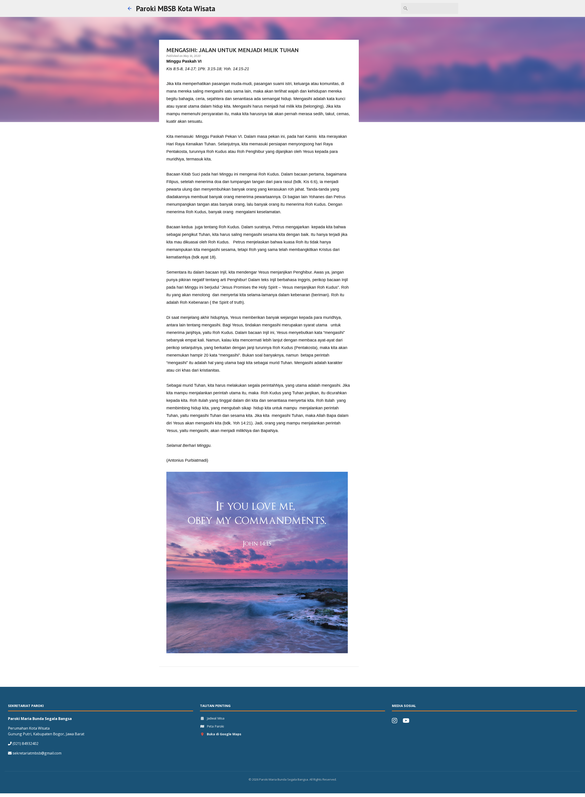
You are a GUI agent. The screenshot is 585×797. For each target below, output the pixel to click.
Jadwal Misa (215, 718)
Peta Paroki (215, 726)
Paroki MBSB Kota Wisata (175, 8)
